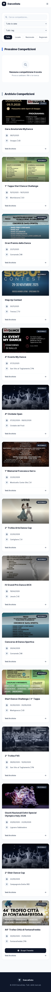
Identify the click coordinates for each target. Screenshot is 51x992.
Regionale (43, 37)
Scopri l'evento (26, 950)
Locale (18, 37)
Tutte (8, 37)
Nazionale (30, 37)
